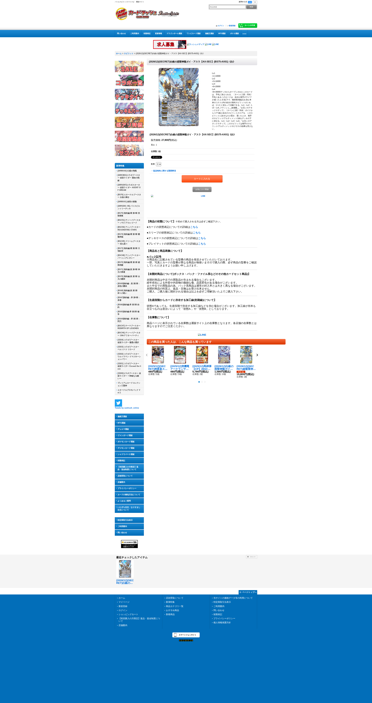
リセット (253, 557)
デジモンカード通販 (126, 448)
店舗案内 (121, 482)
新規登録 (232, 25)
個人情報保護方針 (222, 622)
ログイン (221, 25)
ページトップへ (249, 592)
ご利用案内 (122, 526)
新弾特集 (170, 602)
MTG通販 (122, 423)
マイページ (124, 602)
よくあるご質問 (124, 501)
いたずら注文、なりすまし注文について (129, 508)
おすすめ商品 (172, 610)
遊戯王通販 (122, 416)
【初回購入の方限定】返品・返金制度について (128, 468)
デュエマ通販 (123, 429)
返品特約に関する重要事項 (164, 171)
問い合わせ (122, 532)
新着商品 (170, 614)
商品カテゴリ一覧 (174, 606)
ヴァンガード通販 (125, 435)
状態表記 (121, 460)
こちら (194, 227)
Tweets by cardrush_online (127, 408)
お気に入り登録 (202, 189)
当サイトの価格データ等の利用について (233, 598)
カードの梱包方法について (129, 494)
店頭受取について (125, 476)
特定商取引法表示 (125, 520)
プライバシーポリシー (127, 488)
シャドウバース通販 (126, 454)
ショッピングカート (128, 614)
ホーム (122, 598)
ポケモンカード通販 (126, 442)
